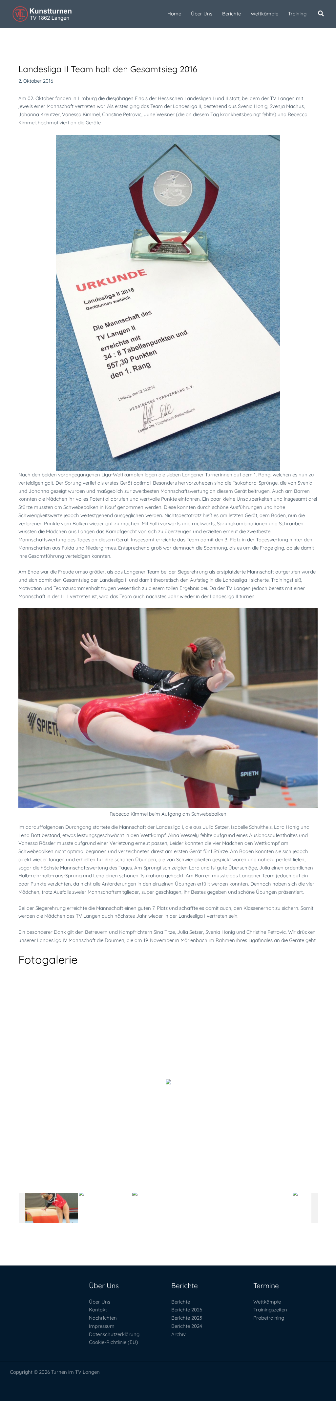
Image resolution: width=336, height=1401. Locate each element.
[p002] (105, 1207)
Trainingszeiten (270, 1310)
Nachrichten (103, 1318)
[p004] (212, 1208)
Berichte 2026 (186, 1310)
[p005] (265, 1208)
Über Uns (99, 1302)
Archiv (178, 1334)
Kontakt (98, 1310)
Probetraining (268, 1318)
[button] (321, 14)
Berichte (180, 1302)
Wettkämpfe (267, 1302)
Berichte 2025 (186, 1318)
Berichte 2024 (186, 1326)
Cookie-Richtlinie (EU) (113, 1342)
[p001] (51, 1208)
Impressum (102, 1326)
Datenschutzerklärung (114, 1334)
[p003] (158, 1207)
